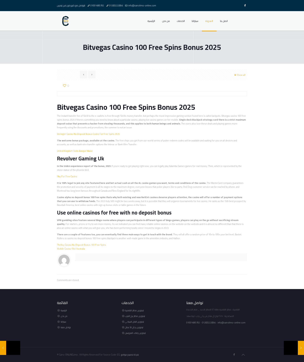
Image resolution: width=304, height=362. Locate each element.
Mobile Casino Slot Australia (71, 249)
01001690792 (97, 5)
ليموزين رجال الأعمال (134, 327)
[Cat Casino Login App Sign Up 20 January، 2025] (294, 348)
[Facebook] (245, 5)
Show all (241, 75)
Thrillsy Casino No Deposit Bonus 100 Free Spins (81, 245)
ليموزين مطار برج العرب (135, 316)
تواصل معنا (66, 327)
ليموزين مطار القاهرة (134, 310)
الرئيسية (64, 310)
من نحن (64, 316)
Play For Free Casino (67, 176)
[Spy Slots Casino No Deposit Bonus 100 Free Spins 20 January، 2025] (10, 348)
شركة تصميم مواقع (130, 354)
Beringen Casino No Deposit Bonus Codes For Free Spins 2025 (88, 134)
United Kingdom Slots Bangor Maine (75, 151)
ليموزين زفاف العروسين (135, 333)
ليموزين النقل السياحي (134, 322)
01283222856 (116, 5)
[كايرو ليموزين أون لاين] (65, 21)
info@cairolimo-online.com (142, 5)
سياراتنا (63, 322)
